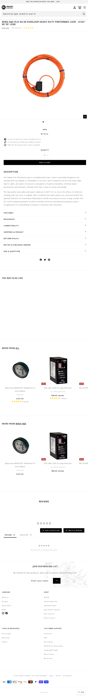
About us (5, 597)
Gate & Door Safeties (52, 610)
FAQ (45, 638)
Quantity (45, 150)
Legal (51, 676)
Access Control (49, 618)
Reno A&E (5, 28)
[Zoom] (85, 116)
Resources (9, 219)
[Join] (56, 581)
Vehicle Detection (50, 601)
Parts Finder (6, 634)
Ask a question (12, 251)
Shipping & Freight (14, 232)
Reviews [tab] (8, 535)
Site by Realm (44, 692)
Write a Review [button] (75, 530)
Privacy (58, 676)
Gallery (4, 642)
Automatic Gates (50, 606)
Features (8, 213)
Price (45, 130)
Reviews (5, 601)
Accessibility (67, 676)
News (4, 610)
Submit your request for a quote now (43, 1)
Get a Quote (48, 642)
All (17, 348)
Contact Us (48, 634)
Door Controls (49, 614)
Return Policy (11, 238)
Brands (46, 597)
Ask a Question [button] (52, 530)
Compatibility (11, 225)
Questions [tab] (24, 535)
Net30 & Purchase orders (17, 245)
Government (6, 606)
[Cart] (79, 7)
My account (48, 658)
